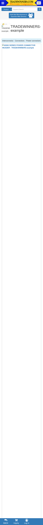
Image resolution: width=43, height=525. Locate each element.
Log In (26, 523)
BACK (5, 523)
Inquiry (16, 523)
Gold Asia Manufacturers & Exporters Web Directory (18, 15)
